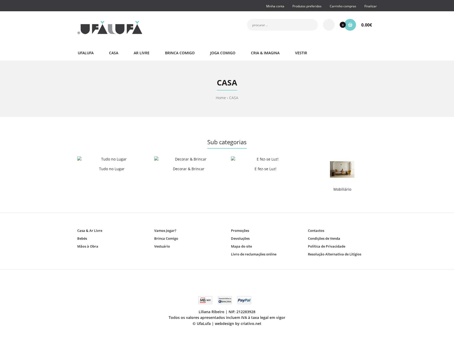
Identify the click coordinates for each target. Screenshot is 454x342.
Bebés (82, 238)
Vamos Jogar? (165, 230)
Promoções (240, 230)
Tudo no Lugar (112, 168)
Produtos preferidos (307, 6)
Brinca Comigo (166, 238)
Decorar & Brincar (188, 168)
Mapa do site (241, 246)
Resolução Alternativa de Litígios (334, 254)
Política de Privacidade (326, 246)
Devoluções (240, 238)
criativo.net (251, 323)
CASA (233, 97)
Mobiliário (342, 189)
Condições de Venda (324, 238)
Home (221, 97)
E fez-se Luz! (265, 168)
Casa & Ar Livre (89, 230)
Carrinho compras (343, 6)
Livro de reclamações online (253, 254)
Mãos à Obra (87, 246)
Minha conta (275, 6)
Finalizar (370, 6)
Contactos (316, 230)
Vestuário (162, 246)
